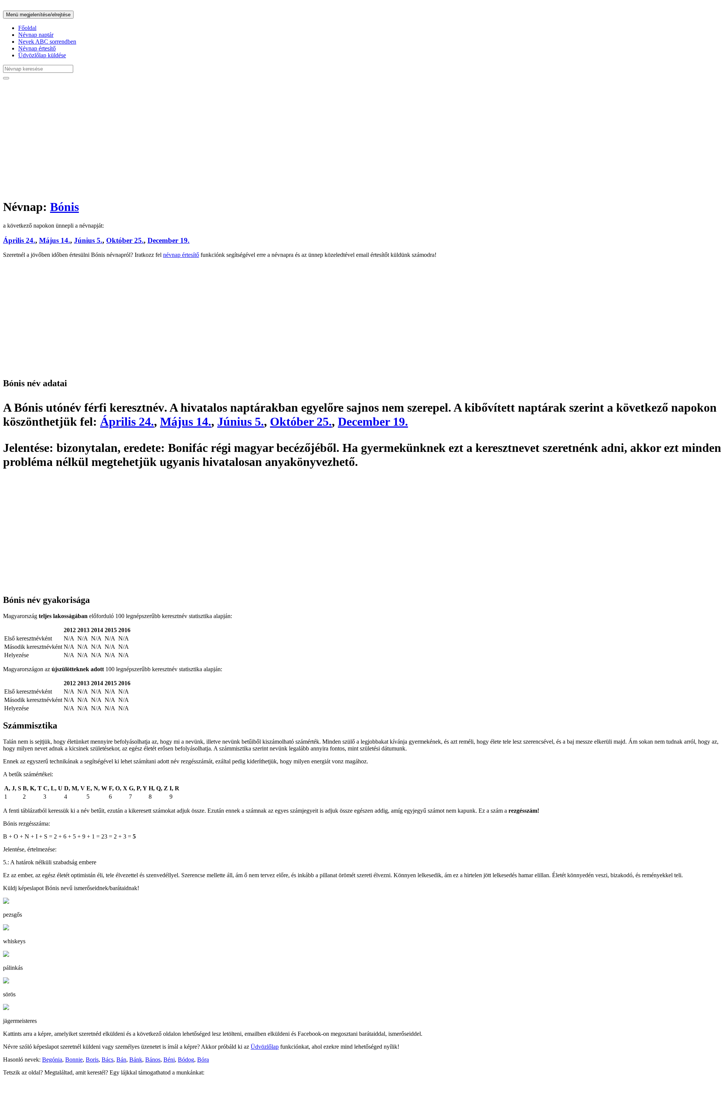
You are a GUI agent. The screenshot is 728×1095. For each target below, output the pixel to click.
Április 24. (19, 240)
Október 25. (125, 240)
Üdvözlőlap (265, 1046)
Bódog (186, 1059)
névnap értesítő (181, 255)
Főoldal (27, 28)
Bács (107, 1059)
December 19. (168, 240)
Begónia (52, 1059)
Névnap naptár (35, 34)
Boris (92, 1059)
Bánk (135, 1059)
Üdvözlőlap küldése (42, 55)
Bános (152, 1059)
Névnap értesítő (37, 48)
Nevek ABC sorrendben (47, 41)
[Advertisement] (230, 139)
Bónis (64, 207)
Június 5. (88, 240)
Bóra (203, 1059)
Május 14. (54, 240)
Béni (169, 1059)
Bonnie (74, 1059)
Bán (121, 1059)
